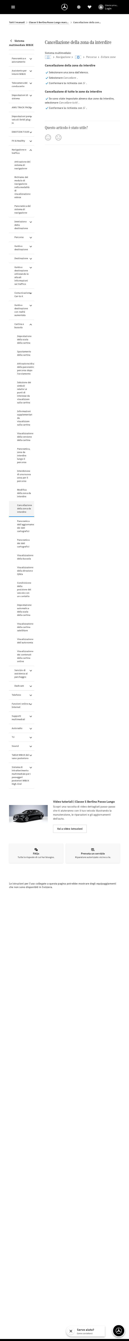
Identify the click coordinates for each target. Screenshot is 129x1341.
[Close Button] (95, 1331)
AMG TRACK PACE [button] (21, 107)
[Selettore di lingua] (78, 7)
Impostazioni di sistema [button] (20, 97)
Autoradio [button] (17, 728)
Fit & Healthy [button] (18, 140)
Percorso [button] (19, 237)
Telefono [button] (16, 694)
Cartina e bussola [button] (19, 326)
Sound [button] (15, 746)
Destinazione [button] (21, 258)
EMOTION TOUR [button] (20, 131)
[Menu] (13, 7)
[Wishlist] (89, 7)
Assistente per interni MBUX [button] (19, 72)
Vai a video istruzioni (69, 828)
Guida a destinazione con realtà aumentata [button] (21, 310)
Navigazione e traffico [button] (19, 151)
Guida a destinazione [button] (21, 248)
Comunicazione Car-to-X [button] (22, 294)
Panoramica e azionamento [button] (19, 60)
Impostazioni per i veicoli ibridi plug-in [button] (21, 120)
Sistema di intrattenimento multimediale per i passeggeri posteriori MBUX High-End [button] (21, 776)
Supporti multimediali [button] (18, 717)
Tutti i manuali (17, 22)
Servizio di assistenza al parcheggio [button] (21, 674)
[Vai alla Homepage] (64, 7)
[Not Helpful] (58, 137)
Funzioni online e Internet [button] (21, 705)
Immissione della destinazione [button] (21, 225)
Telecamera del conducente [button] (20, 84)
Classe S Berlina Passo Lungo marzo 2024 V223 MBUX (49, 22)
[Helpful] (48, 137)
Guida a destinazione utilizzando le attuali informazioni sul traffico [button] (21, 276)
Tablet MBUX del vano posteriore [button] (20, 756)
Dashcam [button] (19, 685)
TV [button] (13, 737)
